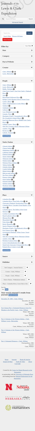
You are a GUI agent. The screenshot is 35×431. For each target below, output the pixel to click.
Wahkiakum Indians (8, 150)
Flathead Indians (7, 154)
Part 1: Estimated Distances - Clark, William (14, 341)
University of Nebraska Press (24, 374)
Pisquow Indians (7, 177)
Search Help (7, 36)
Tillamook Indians (8, 158)
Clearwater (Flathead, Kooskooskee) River (15, 203)
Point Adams (6, 222)
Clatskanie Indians (8, 108)
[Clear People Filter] (15, 85)
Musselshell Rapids (8, 220)
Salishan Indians (7, 183)
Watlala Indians (7, 160)
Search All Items (13, 295)
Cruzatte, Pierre (7, 114)
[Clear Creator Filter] (15, 72)
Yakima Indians (7, 165)
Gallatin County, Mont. (9, 124)
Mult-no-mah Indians (9, 173)
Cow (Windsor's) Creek (9, 112)
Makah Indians (7, 171)
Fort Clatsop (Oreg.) (9, 230)
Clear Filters (28, 46)
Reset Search (7, 39)
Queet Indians (7, 179)
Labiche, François (8, 132)
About (30, 361)
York (4, 95)
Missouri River (7, 218)
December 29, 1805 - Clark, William (12, 299)
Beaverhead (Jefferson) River (11, 97)
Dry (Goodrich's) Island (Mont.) (12, 118)
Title (3, 289)
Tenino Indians (7, 156)
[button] (27, 267)
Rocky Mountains (8, 224)
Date (6, 289)
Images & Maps (8, 361)
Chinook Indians (7, 146)
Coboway (5, 110)
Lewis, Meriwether (8, 73)
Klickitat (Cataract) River (10, 240)
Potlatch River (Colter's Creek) (12, 247)
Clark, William (7, 71)
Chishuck (5, 105)
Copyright (18, 364)
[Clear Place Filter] (27, 201)
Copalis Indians (7, 169)
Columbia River (7, 199)
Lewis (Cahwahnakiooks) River (12, 243)
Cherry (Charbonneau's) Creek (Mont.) (14, 103)
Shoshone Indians (8, 185)
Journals (14, 359)
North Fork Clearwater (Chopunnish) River (15, 245)
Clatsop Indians (7, 148)
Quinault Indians (7, 181)
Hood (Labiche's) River (9, 216)
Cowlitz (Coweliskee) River (11, 213)
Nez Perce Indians (8, 175)
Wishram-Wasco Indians (10, 163)
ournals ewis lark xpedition (11, 8)
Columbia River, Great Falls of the (13, 201)
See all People (6, 136)
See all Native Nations (8, 189)
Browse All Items (17, 36)
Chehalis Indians (7, 167)
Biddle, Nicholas (7, 89)
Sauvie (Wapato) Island (9, 226)
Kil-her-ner (6, 130)
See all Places (6, 250)
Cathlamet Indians (8, 152)
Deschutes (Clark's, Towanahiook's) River (15, 116)
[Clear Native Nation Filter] (18, 150)
